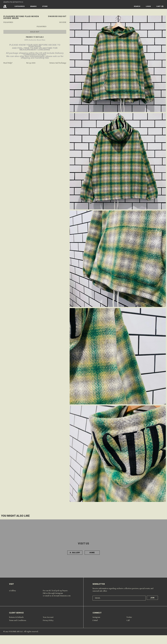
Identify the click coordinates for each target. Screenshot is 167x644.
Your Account (48, 617)
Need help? (7, 63)
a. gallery (75, 553)
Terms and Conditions (17, 620)
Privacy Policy (48, 620)
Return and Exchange (58, 63)
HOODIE (62, 22)
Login (148, 6)
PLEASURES (41, 27)
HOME (92, 553)
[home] (5, 6)
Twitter (129, 617)
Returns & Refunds (16, 617)
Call (128, 620)
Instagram (96, 617)
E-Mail (95, 620)
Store (45, 6)
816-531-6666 (30, 63)
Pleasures (8, 22)
